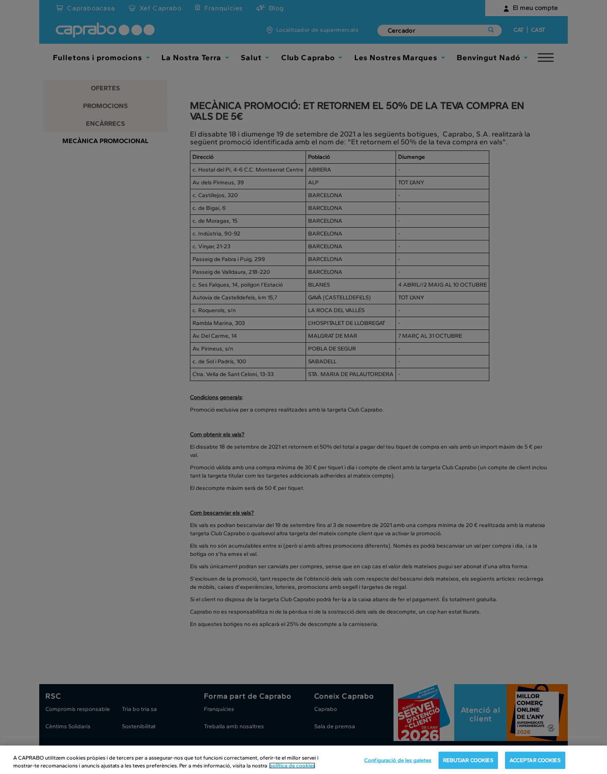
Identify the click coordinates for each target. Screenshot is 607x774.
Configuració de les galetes (398, 760)
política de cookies (292, 765)
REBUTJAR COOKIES (468, 760)
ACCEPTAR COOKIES (535, 760)
